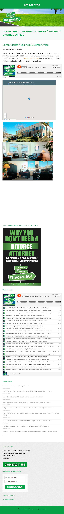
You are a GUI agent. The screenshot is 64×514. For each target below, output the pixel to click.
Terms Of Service (8, 499)
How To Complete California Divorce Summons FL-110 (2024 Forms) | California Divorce (27, 391)
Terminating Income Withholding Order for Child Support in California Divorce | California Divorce (29, 431)
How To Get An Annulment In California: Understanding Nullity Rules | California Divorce (27, 420)
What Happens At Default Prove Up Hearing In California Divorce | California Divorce (26, 402)
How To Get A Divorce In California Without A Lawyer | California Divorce (22, 397)
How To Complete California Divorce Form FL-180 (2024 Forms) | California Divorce (25, 426)
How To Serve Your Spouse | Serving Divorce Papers (17, 386)
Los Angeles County (31, 58)
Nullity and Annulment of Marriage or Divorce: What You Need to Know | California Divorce (28, 408)
